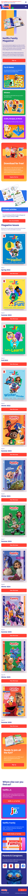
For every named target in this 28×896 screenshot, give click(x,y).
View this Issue (14, 273)
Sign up (14, 60)
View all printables (14, 221)
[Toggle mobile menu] (26, 6)
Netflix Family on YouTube (14, 834)
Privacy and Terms (5, 892)
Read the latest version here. (9, 2)
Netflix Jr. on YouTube (14, 801)
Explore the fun (14, 177)
